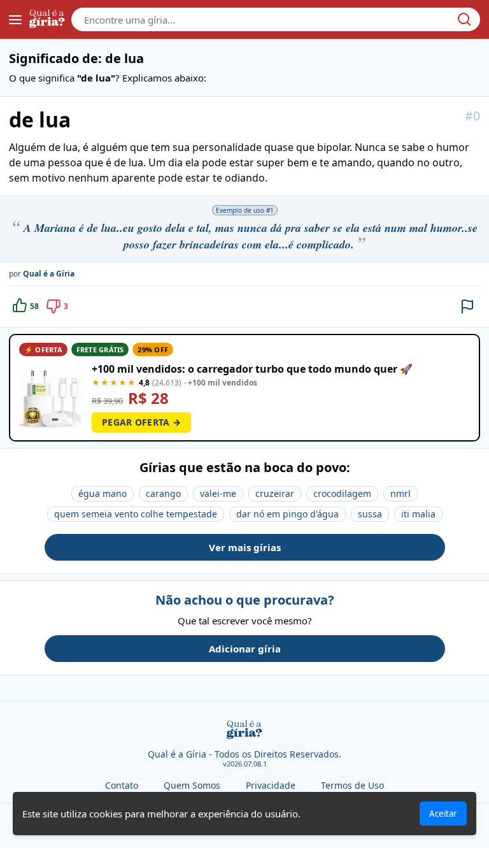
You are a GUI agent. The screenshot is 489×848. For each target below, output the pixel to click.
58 (34, 306)
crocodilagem (342, 493)
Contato (121, 785)
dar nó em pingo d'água (287, 514)
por (41, 273)
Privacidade (270, 785)
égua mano (102, 493)
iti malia (418, 514)
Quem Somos (192, 785)
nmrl (400, 493)
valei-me (218, 493)
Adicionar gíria (245, 648)
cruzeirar (274, 493)
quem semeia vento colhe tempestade (135, 514)
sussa (370, 514)
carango (163, 493)
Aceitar (443, 813)
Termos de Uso (352, 785)
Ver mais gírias (245, 547)
